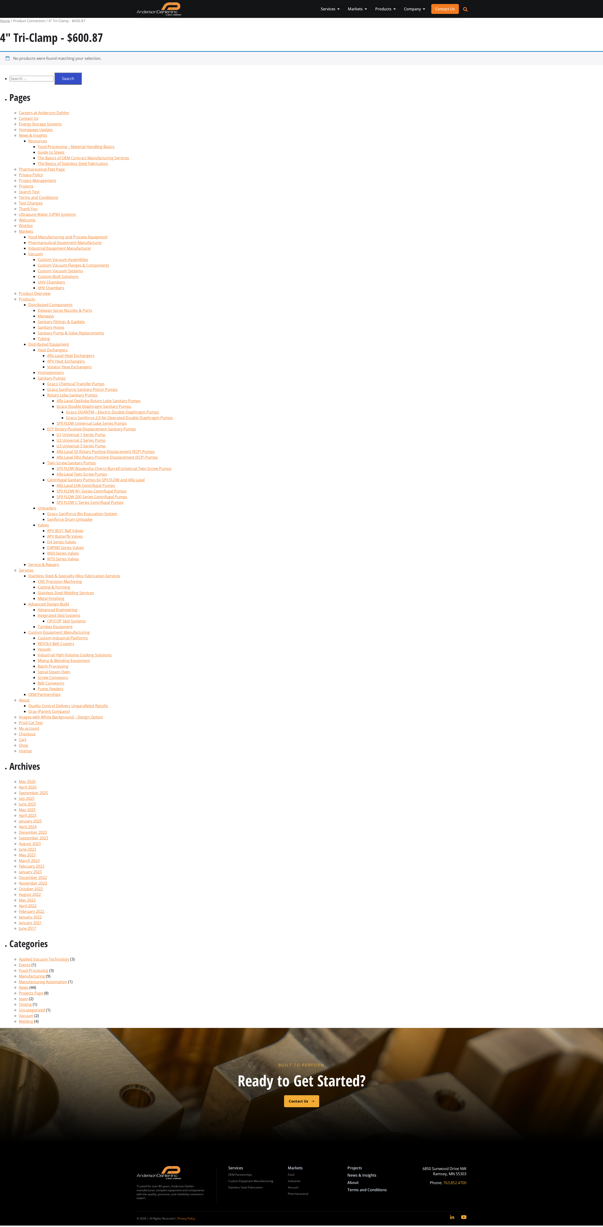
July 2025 (26, 798)
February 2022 (31, 911)
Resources (37, 141)
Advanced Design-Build (48, 604)
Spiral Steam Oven (54, 671)
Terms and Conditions (38, 197)
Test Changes (31, 203)
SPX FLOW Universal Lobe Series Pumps (92, 423)
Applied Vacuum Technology (44, 959)
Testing (25, 1004)
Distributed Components (50, 304)
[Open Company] (424, 9)
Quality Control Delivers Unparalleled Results (68, 705)
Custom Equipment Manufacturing (59, 632)
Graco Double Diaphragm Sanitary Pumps (94, 406)
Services (26, 570)
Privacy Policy (31, 174)
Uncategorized (32, 1010)
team (23, 998)
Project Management (37, 180)
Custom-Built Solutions (58, 276)
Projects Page (31, 993)
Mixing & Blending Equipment (64, 660)
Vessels (44, 649)
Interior (25, 751)
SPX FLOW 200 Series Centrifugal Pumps (92, 496)
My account (29, 728)
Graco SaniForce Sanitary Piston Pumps (82, 389)
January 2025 (30, 821)
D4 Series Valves (61, 542)
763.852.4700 (454, 1182)
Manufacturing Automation (43, 981)
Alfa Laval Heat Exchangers (70, 355)
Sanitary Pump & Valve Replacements (71, 333)
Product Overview (34, 293)
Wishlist (26, 225)
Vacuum (35, 254)
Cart (22, 739)
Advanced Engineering (57, 609)
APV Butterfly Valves (65, 536)
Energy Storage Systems (40, 124)
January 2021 (30, 922)
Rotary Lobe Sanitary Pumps (72, 395)
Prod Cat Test (31, 722)
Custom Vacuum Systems (60, 270)
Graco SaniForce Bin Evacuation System (82, 513)
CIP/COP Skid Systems (66, 621)
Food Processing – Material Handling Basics (76, 146)
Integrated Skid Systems (59, 615)
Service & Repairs (43, 564)
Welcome (27, 220)
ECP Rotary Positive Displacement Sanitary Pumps (91, 429)
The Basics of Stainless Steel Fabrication (73, 163)
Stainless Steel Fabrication (245, 1187)
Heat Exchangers (53, 350)
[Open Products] (394, 9)
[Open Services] (338, 9)
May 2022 (27, 900)
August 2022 (30, 894)
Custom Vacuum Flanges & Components (73, 265)
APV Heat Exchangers (66, 361)
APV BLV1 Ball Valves (65, 530)
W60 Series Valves (63, 553)
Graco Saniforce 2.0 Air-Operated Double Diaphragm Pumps (119, 417)
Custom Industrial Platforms (63, 638)
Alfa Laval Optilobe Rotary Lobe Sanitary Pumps (99, 400)
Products (27, 299)
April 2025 (28, 815)
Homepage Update (36, 129)
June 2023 (27, 849)
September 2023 (33, 838)
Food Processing (33, 970)
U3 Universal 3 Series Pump (81, 446)
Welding (26, 1021)
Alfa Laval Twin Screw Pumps (82, 474)
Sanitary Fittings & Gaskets (61, 321)
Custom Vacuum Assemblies (63, 259)
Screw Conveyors (53, 677)
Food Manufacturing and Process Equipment (68, 237)
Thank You (28, 208)
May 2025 (27, 809)
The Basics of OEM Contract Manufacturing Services (83, 157)
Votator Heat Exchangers (69, 366)
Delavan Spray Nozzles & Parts (65, 310)
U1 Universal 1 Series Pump (81, 434)
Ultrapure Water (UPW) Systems (47, 214)
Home (5, 20)
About (24, 700)
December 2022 (33, 877)
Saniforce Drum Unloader (70, 519)
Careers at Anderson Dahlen (44, 112)
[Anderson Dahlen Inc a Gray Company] (159, 9)
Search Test (29, 191)
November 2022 (33, 883)
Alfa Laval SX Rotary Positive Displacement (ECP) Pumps (106, 451)
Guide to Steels (51, 152)
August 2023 (30, 843)
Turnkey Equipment (55, 626)
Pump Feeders (50, 688)
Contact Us (28, 118)
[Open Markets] (366, 9)
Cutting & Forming (54, 587)
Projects (26, 186)
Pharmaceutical (298, 1194)
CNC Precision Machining (60, 581)
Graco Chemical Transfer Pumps (76, 383)
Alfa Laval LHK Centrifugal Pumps (86, 485)
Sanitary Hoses (51, 327)
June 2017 (27, 928)
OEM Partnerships (44, 694)
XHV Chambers (51, 287)
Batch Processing (53, 666)
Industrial (294, 1181)
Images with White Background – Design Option (61, 717)
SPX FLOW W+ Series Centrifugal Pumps (91, 491)
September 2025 (33, 792)
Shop (23, 745)
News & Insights (33, 135)
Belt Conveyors (51, 683)
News (24, 987)
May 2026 (27, 781)
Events (25, 964)
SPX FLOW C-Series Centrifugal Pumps (90, 502)
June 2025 (27, 804)
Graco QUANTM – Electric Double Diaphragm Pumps (112, 412)
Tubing (44, 338)
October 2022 (31, 888)
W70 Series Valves (63, 558)
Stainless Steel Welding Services (66, 592)
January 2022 (30, 917)
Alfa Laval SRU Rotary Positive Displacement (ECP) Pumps (107, 457)
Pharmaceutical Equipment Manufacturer (65, 242)
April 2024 (28, 826)
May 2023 (27, 855)
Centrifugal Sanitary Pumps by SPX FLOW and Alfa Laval (96, 479)
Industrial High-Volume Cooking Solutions (75, 655)
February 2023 (31, 866)
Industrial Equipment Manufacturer (59, 248)
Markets (26, 231)
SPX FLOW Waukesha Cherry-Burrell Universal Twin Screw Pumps (114, 468)
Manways (46, 316)
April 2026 (28, 787)
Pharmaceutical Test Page (42, 169)
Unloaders (47, 508)
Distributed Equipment (48, 344)
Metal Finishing (51, 598)
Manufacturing (32, 976)
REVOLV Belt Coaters (56, 643)
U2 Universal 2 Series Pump (81, 440)
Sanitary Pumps (52, 378)
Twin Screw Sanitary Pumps (71, 462)
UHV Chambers (51, 282)
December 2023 (33, 832)
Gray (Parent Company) (49, 711)
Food (291, 1175)
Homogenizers (51, 372)
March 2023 (29, 860)
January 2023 (30, 871)
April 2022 (28, 905)
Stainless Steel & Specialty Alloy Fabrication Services (74, 575)
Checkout (27, 734)
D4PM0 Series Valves (65, 547)
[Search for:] (31, 78)
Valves (43, 525)
